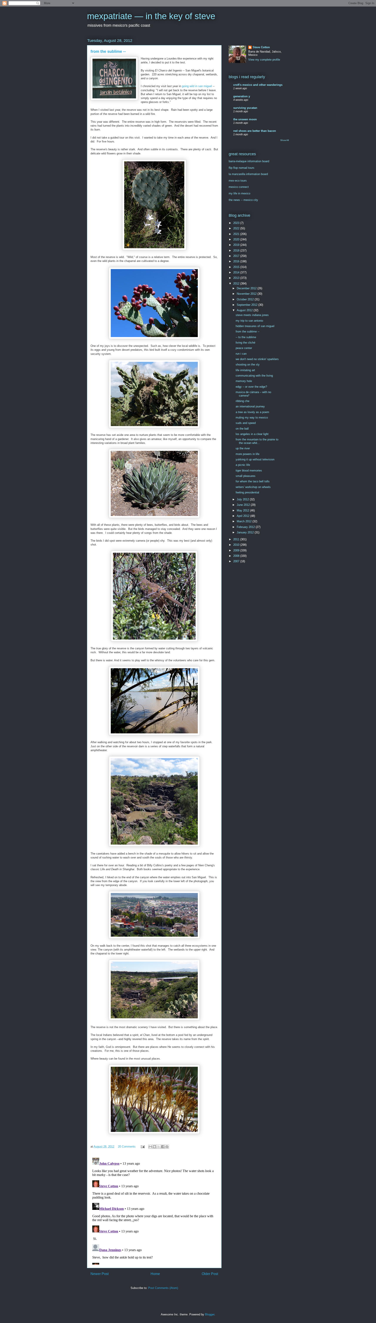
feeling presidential (247, 492)
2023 (236, 223)
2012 (236, 283)
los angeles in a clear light (252, 434)
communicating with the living (254, 375)
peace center (244, 348)
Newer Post (100, 1274)
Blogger (209, 1314)
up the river (243, 448)
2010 (236, 544)
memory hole (244, 381)
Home (155, 1274)
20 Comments (127, 1146)
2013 (236, 277)
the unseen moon (245, 119)
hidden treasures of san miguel (255, 326)
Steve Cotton (261, 47)
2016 (236, 261)
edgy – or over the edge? (251, 386)
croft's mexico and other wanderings (257, 84)
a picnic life (243, 464)
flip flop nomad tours (241, 167)
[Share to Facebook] (163, 1146)
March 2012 (244, 521)
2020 (236, 239)
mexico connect (239, 187)
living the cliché (245, 342)
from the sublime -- (247, 331)
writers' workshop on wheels (253, 487)
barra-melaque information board (249, 161)
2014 (236, 272)
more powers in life (247, 454)
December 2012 (247, 288)
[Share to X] (158, 1146)
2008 (236, 555)
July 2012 (243, 499)
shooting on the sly (248, 364)
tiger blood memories (249, 470)
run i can (241, 353)
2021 (236, 234)
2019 (236, 244)
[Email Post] (142, 1146)
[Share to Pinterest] (167, 1146)
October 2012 (246, 299)
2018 (236, 250)
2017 (236, 256)
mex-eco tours (238, 180)
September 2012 (247, 304)
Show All (284, 140)
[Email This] (150, 1146)
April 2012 (243, 516)
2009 (236, 550)
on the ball (242, 428)
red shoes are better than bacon (254, 130)
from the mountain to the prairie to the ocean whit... (257, 441)
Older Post (210, 1274)
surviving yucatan (245, 107)
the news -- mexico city (243, 200)
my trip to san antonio (249, 320)
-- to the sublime (246, 337)
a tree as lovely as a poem (252, 412)
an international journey (250, 406)
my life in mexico (239, 193)
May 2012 (243, 510)
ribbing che (242, 401)
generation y (241, 96)
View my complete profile (264, 59)
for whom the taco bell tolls (253, 481)
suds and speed (246, 423)
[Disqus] (154, 1210)
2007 (236, 561)
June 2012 (244, 504)
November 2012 (247, 293)
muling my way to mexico (252, 417)
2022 (236, 228)
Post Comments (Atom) (163, 1288)
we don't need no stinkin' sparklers (257, 359)
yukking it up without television (255, 459)
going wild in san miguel (197, 86)
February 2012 (246, 527)
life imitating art (245, 370)
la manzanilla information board (248, 174)
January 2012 (246, 532)
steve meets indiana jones (252, 315)
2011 (236, 539)
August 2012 (245, 310)
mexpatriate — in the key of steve (151, 16)
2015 (236, 267)
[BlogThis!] (154, 1146)
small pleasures (245, 476)
